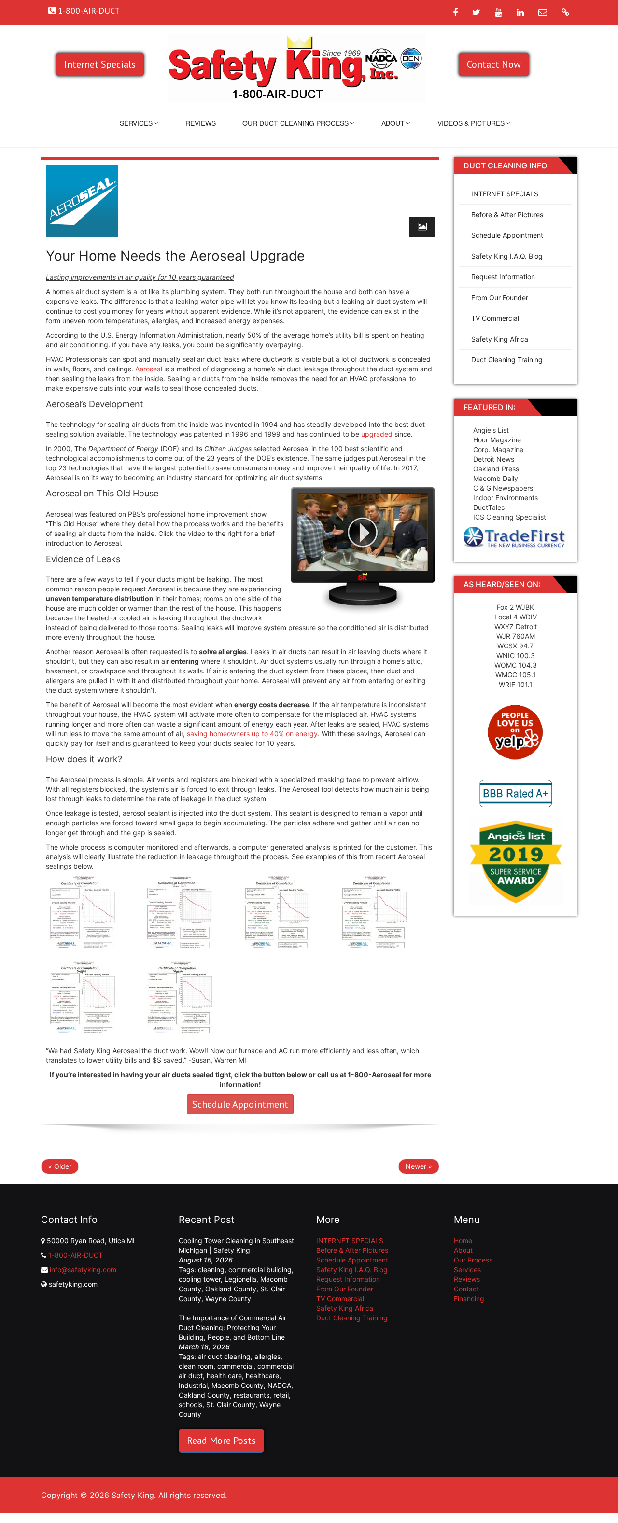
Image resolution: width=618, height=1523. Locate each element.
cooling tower (200, 1279)
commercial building (260, 1269)
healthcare (262, 1376)
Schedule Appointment (240, 1104)
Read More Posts (221, 1440)
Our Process (473, 1260)
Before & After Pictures (507, 214)
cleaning (211, 1269)
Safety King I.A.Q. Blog (507, 256)
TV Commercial (495, 318)
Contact (466, 1289)
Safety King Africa (499, 339)
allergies (267, 1356)
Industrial (193, 1385)
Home (463, 1240)
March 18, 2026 (204, 1347)
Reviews (200, 123)
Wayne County (228, 1298)
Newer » (419, 1166)
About (393, 123)
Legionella (240, 1279)
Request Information (503, 277)
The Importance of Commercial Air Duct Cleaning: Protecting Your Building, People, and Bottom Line (232, 1327)
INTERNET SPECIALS (504, 194)
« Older (59, 1166)
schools (190, 1404)
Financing (469, 1298)
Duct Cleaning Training (507, 360)
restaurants (251, 1395)
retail (281, 1395)
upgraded (377, 434)
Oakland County (230, 1289)
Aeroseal (148, 369)
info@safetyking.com (83, 1269)
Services (136, 123)
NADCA (279, 1385)
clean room (196, 1366)
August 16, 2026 (206, 1260)
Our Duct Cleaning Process (295, 123)
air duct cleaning (224, 1356)
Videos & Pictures (471, 123)
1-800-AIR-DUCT (75, 1255)
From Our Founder (499, 297)
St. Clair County (230, 1404)
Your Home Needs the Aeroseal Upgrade (175, 255)
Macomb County (237, 1385)
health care (224, 1376)
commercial (235, 1366)
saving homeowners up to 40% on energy (252, 733)
